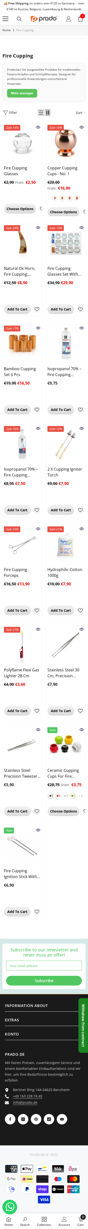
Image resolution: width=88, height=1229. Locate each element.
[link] (25, 1221)
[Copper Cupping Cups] (65, 143)
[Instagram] (23, 1119)
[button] (41, 112)
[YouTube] (62, 1119)
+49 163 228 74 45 (27, 1096)
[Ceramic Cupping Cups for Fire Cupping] (65, 745)
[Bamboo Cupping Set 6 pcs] (22, 343)
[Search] (19, 19)
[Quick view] (38, 127)
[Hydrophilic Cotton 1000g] (65, 544)
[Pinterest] (36, 1119)
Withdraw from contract (83, 1025)
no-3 (69, 198)
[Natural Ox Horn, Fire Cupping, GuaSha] (22, 243)
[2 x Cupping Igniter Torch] (65, 444)
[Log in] (68, 18)
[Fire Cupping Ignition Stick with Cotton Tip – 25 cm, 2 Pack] (22, 845)
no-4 (77, 198)
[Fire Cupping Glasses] (22, 143)
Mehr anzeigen (22, 93)
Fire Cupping (24, 30)
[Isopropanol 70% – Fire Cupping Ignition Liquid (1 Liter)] (65, 343)
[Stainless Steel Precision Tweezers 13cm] (22, 745)
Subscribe (44, 980)
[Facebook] (10, 1119)
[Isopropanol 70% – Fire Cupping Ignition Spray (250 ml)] (22, 444)
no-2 (62, 198)
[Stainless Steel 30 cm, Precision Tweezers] (65, 645)
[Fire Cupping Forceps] (22, 544)
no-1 (55, 198)
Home (6, 30)
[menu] (5, 19)
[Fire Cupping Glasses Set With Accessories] (65, 243)
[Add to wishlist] (37, 309)
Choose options (20, 208)
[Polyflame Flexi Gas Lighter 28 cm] (22, 645)
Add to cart (17, 309)
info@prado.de (25, 1102)
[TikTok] (49, 1119)
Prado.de (37, 1154)
